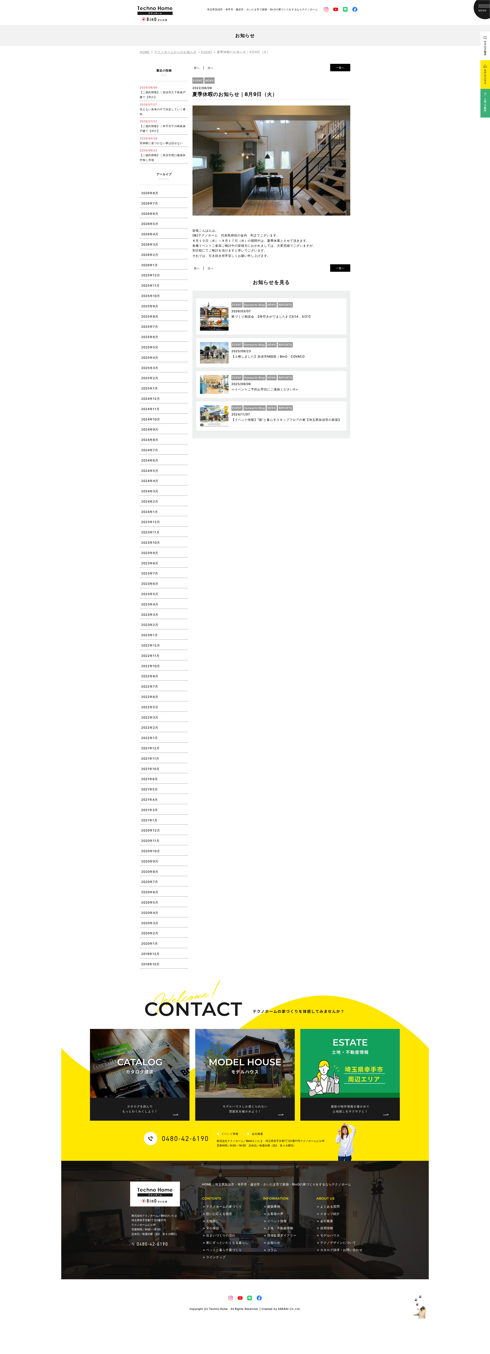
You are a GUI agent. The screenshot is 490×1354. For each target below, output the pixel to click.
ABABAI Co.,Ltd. (289, 1308)
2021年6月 (149, 779)
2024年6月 (149, 460)
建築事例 (273, 1206)
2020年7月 (149, 882)
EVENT (198, 80)
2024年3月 (149, 491)
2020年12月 (150, 830)
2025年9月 (149, 306)
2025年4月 (149, 357)
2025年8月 (149, 316)
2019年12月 (150, 954)
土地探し (212, 1221)
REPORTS (285, 304)
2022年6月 (149, 697)
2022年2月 (149, 727)
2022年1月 (149, 738)
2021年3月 (149, 810)
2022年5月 (149, 707)
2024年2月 (149, 501)
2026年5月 (149, 224)
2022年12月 (150, 645)
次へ (210, 67)
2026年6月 (149, 214)
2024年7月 (149, 450)
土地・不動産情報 (280, 1228)
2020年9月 (149, 861)
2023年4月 (149, 604)
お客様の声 (275, 1214)
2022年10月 (150, 666)
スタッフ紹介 (330, 1214)
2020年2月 (149, 933)
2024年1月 (149, 512)
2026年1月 (149, 265)
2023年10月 (150, 542)
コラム (272, 1250)
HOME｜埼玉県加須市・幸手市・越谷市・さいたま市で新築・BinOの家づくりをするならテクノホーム (276, 1184)
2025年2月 (149, 378)
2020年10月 (150, 851)
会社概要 (257, 1133)
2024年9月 (149, 429)
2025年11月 (150, 285)
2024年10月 (150, 419)
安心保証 (212, 1228)
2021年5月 (149, 789)
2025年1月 (149, 388)
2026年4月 (149, 234)
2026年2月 (149, 255)
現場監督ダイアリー (281, 1235)
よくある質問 (330, 1206)
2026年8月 (149, 193)
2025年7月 (149, 327)
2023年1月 (149, 635)
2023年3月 (149, 615)
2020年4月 (149, 913)
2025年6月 (149, 337)
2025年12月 (150, 275)
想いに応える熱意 (219, 1214)
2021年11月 (150, 758)
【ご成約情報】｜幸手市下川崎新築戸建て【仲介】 (163, 126)
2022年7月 (149, 686)
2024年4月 (149, 481)
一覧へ (340, 67)
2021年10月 (150, 769)
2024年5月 (149, 471)
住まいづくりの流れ (220, 1235)
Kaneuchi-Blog (254, 304)
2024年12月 (150, 399)
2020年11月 (150, 841)
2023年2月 (149, 625)
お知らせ (273, 1242)
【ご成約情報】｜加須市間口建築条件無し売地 (163, 155)
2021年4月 (149, 800)
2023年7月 (149, 573)
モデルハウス (330, 1235)
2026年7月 (149, 203)
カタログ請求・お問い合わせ (341, 1250)
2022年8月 (149, 676)
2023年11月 (150, 532)
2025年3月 (149, 368)
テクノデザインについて (338, 1242)
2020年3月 (149, 923)
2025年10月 (150, 296)
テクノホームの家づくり (224, 1206)
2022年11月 (150, 656)
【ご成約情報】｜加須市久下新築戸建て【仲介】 (163, 92)
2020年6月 (149, 892)
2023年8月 (149, 563)
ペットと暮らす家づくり (224, 1250)
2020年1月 (149, 943)
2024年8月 (149, 440)
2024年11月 (150, 409)
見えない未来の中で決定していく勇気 (163, 109)
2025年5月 (149, 347)
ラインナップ (216, 1257)
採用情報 (326, 1228)
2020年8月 (149, 872)
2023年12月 (150, 522)
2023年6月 (149, 584)
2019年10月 (150, 964)
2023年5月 (149, 594)
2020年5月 (149, 902)
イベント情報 (229, 1133)
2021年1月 (149, 820)
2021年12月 (150, 748)
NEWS (209, 80)
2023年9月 (149, 553)
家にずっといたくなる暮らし (227, 1242)
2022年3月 (149, 717)
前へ (197, 67)
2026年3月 (149, 244)
